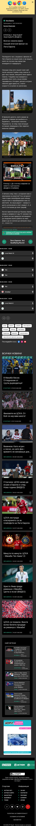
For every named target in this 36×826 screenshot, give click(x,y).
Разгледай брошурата (18, 723)
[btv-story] (29, 765)
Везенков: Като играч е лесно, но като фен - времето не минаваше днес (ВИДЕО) (16, 449)
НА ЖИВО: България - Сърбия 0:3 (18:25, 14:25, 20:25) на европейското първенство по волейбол (21, 650)
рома (4, 325)
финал (11, 325)
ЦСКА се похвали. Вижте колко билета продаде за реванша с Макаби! (15, 625)
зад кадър (21, 329)
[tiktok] (12, 806)
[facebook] (7, 806)
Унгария (5, 329)
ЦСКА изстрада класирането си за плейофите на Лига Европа (16, 520)
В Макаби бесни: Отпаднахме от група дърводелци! (12, 380)
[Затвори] (33, 2)
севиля (18, 325)
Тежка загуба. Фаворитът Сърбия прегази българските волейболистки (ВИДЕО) (21, 696)
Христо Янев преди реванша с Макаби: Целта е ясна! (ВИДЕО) (14, 589)
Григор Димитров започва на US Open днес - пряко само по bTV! (19, 708)
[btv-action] (16, 765)
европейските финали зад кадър (12, 337)
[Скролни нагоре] (28, 806)
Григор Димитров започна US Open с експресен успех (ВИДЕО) (19, 685)
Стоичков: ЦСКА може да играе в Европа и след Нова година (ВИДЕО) (15, 485)
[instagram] (22, 806)
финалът (14, 333)
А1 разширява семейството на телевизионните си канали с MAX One (19, 662)
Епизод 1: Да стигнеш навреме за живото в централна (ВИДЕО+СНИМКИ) (16, 186)
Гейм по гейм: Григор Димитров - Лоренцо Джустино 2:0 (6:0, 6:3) (21, 674)
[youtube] (17, 806)
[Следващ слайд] (30, 242)
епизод (13, 329)
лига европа (27, 325)
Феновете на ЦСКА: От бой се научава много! (14, 414)
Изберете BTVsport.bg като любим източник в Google (18, 233)
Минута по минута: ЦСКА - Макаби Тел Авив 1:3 (15, 554)
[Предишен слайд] (4, 242)
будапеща (6, 333)
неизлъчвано (24, 333)
